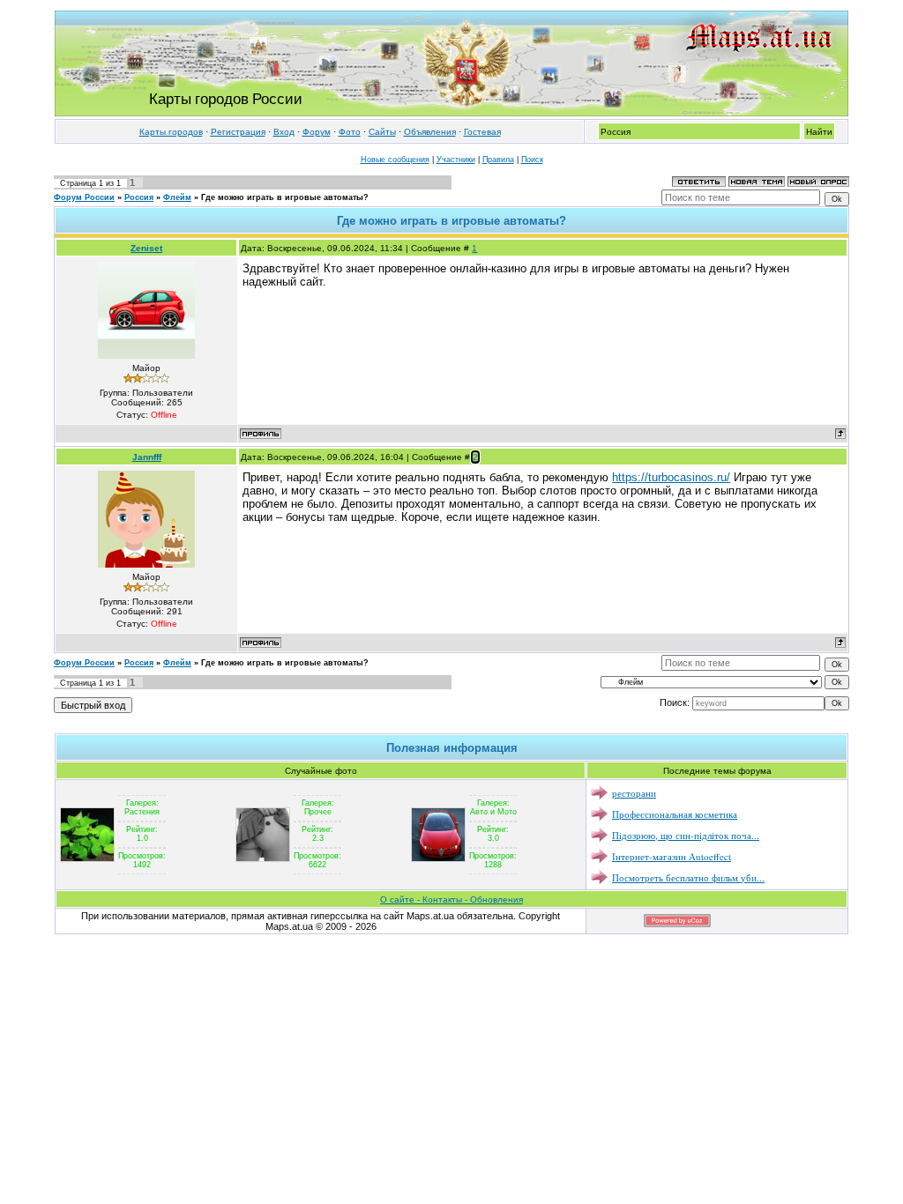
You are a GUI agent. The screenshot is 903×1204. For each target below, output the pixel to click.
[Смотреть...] (87, 834)
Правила (498, 159)
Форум (316, 132)
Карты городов (171, 132)
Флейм (177, 197)
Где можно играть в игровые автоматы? (285, 197)
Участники (456, 159)
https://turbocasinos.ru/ (671, 477)
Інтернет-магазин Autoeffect (671, 856)
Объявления (430, 132)
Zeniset (146, 248)
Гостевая (482, 132)
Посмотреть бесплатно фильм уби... (688, 877)
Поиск (532, 159)
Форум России (84, 197)
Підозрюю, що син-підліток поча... (685, 835)
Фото (350, 132)
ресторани (634, 792)
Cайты (382, 132)
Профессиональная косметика (674, 814)
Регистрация (238, 132)
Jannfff (146, 457)
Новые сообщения (395, 159)
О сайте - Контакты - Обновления (451, 899)
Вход (284, 132)
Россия (138, 197)
